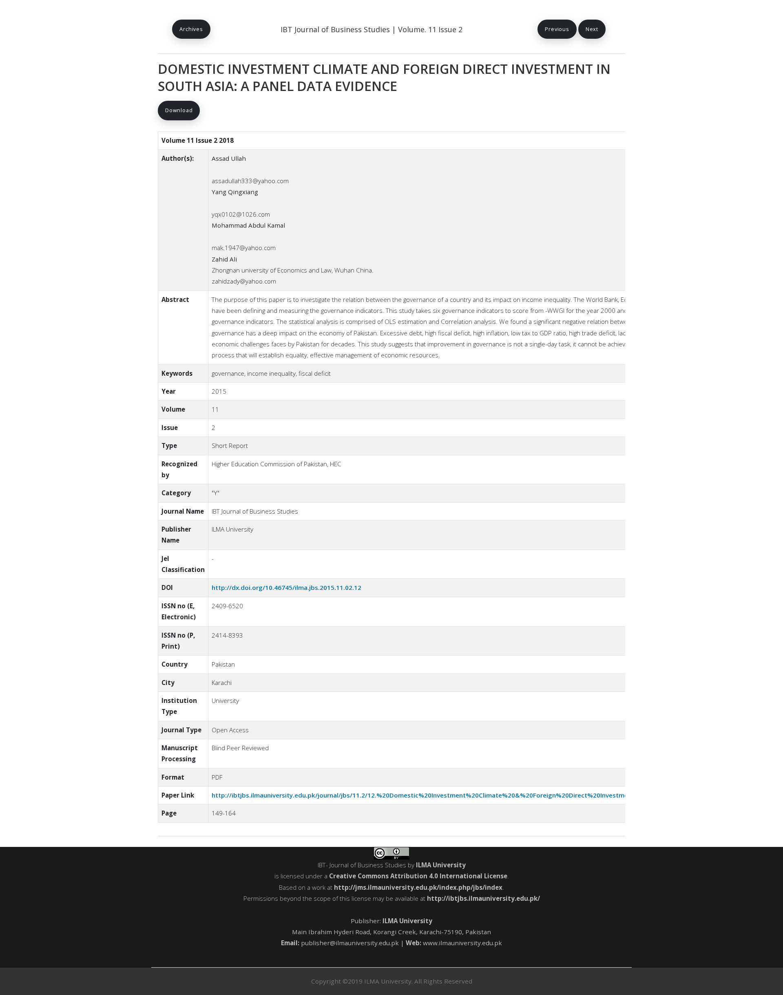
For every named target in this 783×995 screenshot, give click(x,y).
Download (178, 110)
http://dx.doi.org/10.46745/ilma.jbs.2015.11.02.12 (286, 587)
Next (592, 29)
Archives (191, 29)
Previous (557, 29)
